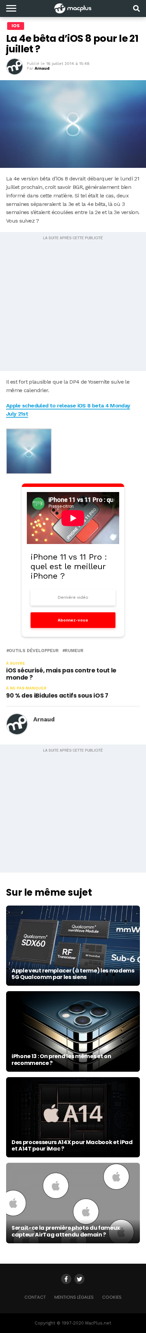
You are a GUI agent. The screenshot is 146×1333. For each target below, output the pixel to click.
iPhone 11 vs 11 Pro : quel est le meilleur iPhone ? (69, 566)
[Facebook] (66, 1279)
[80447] (29, 472)
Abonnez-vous (73, 620)
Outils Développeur (34, 651)
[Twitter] (79, 1279)
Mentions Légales (74, 1297)
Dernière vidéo (73, 597)
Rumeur (74, 651)
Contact (35, 1297)
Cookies (112, 1297)
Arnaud (42, 68)
